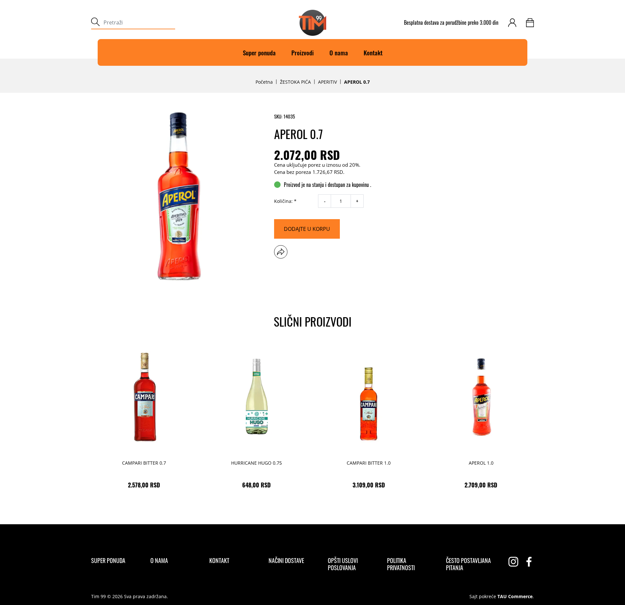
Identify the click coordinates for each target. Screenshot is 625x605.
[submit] (95, 23)
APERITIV (327, 82)
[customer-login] (512, 22)
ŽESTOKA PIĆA (295, 82)
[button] (280, 252)
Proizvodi (302, 52)
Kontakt (373, 52)
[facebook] (529, 562)
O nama (338, 52)
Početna (264, 82)
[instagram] (513, 562)
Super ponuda (259, 52)
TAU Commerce (515, 596)
